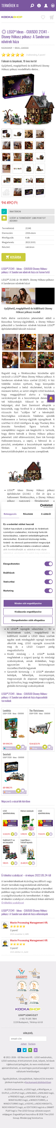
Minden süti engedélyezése (28, 603)
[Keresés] (32, 6)
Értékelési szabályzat (12, 902)
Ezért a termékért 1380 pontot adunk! (28, 219)
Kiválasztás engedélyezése (28, 612)
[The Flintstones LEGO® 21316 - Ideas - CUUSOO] (41, 728)
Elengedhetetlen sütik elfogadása (28, 620)
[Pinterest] (36, 1049)
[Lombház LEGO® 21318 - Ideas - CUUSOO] (15, 728)
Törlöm (31, 1043)
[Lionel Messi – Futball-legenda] (28, 852)
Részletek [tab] (28, 514)
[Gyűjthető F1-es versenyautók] (10, 852)
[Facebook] (19, 1049)
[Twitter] (25, 1049)
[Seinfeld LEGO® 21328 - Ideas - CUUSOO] (15, 771)
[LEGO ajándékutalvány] (10, 823)
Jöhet (24, 1043)
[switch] (49, 572)
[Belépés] (46, 6)
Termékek (8, 5)
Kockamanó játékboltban (38, 1082)
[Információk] (39, 6)
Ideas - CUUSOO (22, 47)
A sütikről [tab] (46, 514)
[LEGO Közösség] (52, 6)
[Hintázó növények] (28, 823)
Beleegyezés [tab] (10, 514)
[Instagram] (30, 1049)
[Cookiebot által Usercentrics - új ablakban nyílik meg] (40, 506)
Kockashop (6, 47)
